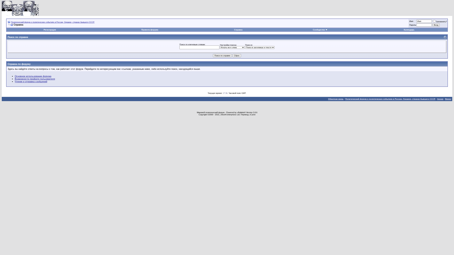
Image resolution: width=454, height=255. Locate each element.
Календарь (409, 30)
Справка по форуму (19, 64)
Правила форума (149, 30)
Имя (411, 21)
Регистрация (50, 30)
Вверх (448, 99)
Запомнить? (441, 22)
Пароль (412, 25)
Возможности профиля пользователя (35, 79)
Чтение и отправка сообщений (31, 81)
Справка (238, 30)
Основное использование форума (33, 76)
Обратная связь (336, 99)
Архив (440, 99)
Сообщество (319, 30)
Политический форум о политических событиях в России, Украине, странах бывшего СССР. (53, 22)
